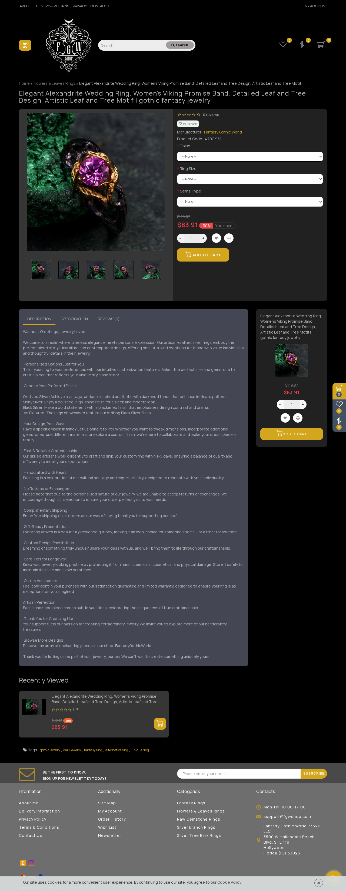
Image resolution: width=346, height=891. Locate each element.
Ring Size (188, 168)
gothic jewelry (50, 750)
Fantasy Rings (191, 802)
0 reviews (210, 114)
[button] (157, 266)
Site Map (107, 802)
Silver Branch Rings (196, 827)
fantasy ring (93, 750)
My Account (316, 6)
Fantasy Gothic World (223, 132)
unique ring (140, 750)
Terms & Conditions (39, 827)
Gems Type (190, 191)
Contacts (99, 6)
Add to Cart (206, 254)
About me (29, 802)
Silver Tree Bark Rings (199, 835)
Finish (185, 146)
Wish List (107, 827)
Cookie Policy (229, 882)
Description (39, 318)
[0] (302, 45)
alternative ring (116, 750)
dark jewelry (72, 750)
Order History (112, 819)
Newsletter (109, 835)
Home (24, 83)
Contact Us (30, 835)
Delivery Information (39, 811)
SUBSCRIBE (313, 773)
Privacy (80, 6)
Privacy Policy (32, 819)
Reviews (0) (109, 318)
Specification (74, 318)
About (25, 6)
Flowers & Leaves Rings (201, 811)
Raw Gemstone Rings (198, 819)
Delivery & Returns (52, 6)
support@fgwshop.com (287, 816)
